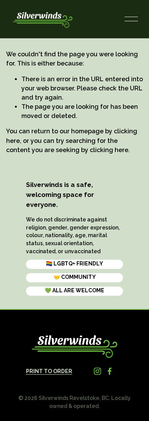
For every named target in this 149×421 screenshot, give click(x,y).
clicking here (109, 150)
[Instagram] (97, 371)
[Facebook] (109, 371)
